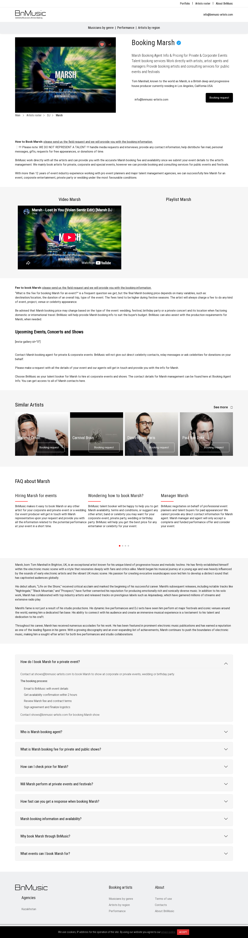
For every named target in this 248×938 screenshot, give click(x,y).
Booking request (49, 447)
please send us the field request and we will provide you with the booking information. (98, 141)
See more (221, 407)
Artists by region (149, 28)
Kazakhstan (28, 909)
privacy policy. (168, 932)
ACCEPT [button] (183, 932)
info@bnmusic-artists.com (218, 14)
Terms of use (163, 899)
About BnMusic (224, 3)
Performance (125, 28)
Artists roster (202, 3)
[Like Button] (102, 44)
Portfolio (185, 3)
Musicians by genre (101, 28)
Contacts (161, 905)
